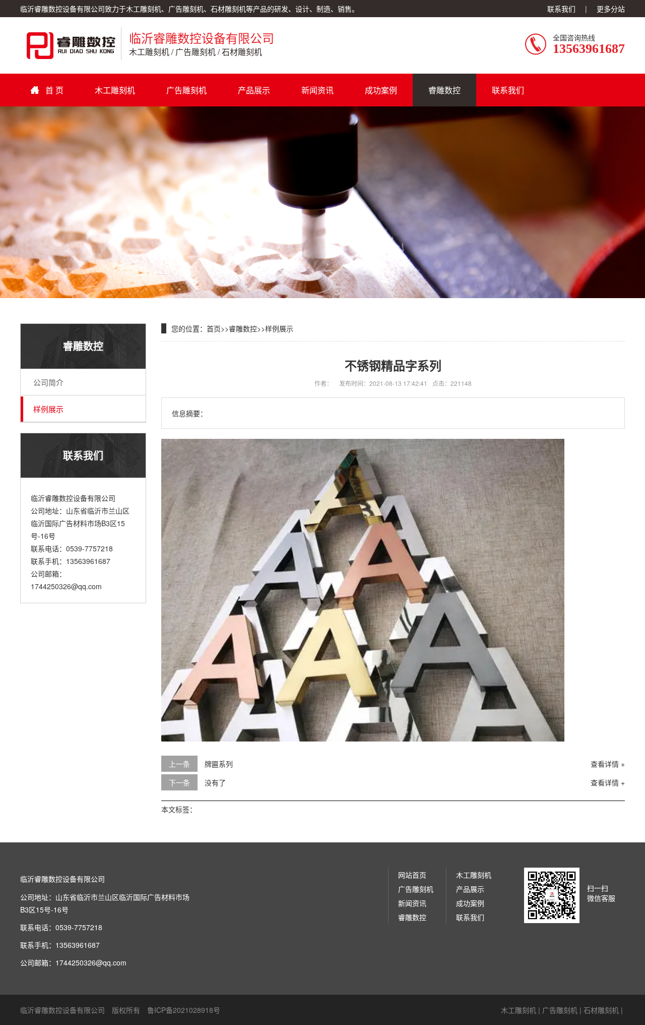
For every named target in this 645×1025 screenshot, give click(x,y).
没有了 (215, 782)
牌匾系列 (219, 764)
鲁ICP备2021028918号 (183, 1010)
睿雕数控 (444, 90)
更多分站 (611, 9)
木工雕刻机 (115, 90)
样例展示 (48, 409)
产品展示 (254, 90)
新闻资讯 (317, 90)
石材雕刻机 (601, 1010)
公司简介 (48, 382)
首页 (214, 328)
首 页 (54, 90)
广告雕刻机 (186, 90)
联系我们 (561, 9)
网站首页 (412, 875)
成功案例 (381, 90)
